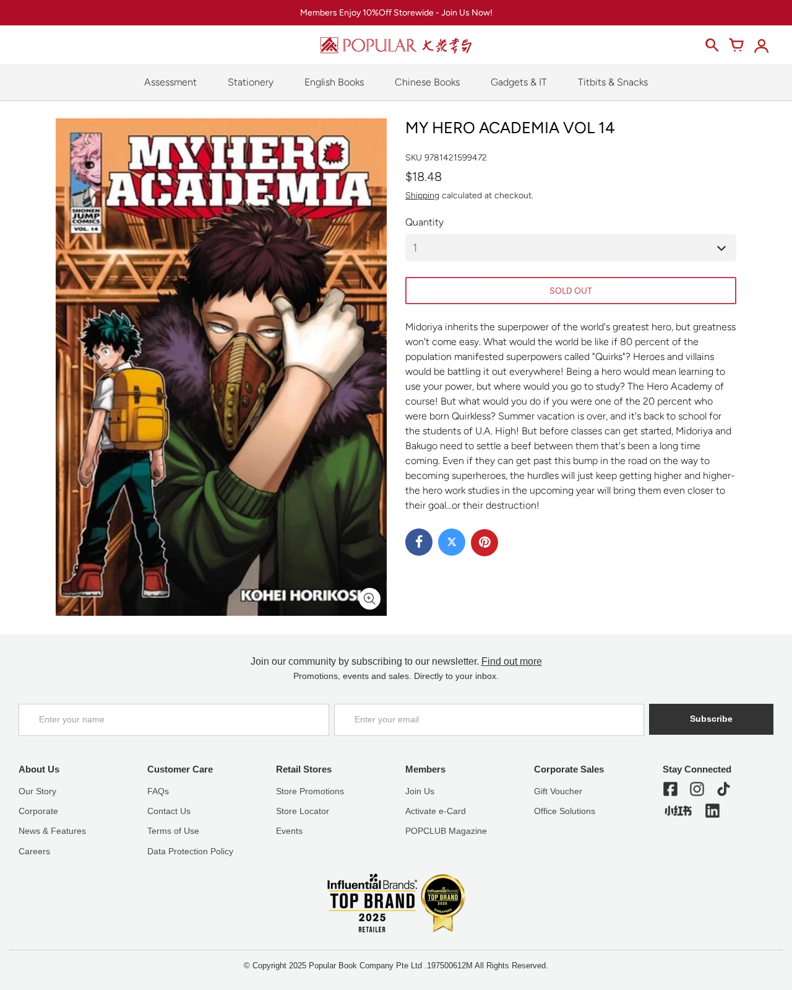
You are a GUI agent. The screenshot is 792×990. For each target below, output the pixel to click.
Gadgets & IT (519, 82)
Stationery (250, 82)
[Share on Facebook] (419, 542)
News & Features (52, 831)
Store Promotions (310, 791)
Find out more (511, 661)
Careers (34, 851)
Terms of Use (173, 831)
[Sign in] (761, 45)
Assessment (170, 82)
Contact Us (169, 811)
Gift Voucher (558, 791)
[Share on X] (451, 542)
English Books (334, 82)
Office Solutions (564, 811)
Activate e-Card (435, 811)
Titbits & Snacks (613, 82)
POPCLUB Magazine (446, 831)
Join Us (419, 791)
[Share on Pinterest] (484, 542)
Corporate (38, 811)
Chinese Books (427, 82)
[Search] (711, 45)
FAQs (158, 791)
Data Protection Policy (190, 851)
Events (289, 831)
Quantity (424, 222)
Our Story (37, 791)
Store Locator (302, 811)
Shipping (422, 195)
